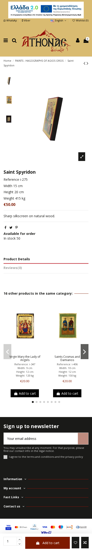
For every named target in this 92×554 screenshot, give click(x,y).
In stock (10, 238)
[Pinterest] (16, 227)
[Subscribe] (83, 438)
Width (8, 186)
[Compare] (24, 351)
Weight (9, 198)
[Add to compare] (85, 542)
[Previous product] (85, 63)
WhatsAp (12, 20)
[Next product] (87, 63)
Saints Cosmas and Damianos (67, 358)
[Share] (5, 227)
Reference (11, 179)
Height (8, 192)
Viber (26, 20)
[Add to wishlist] (75, 542)
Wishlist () (81, 20)
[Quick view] (31, 351)
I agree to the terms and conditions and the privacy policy (46, 456)
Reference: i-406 (67, 364)
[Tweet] (11, 227)
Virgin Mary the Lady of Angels (24, 358)
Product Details (17, 259)
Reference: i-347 (24, 364)
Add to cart (50, 543)
